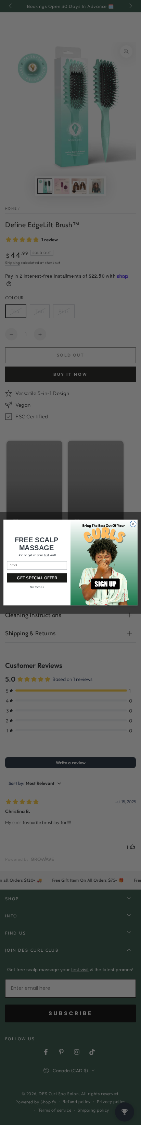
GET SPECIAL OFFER (37, 577)
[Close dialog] (133, 524)
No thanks (37, 587)
